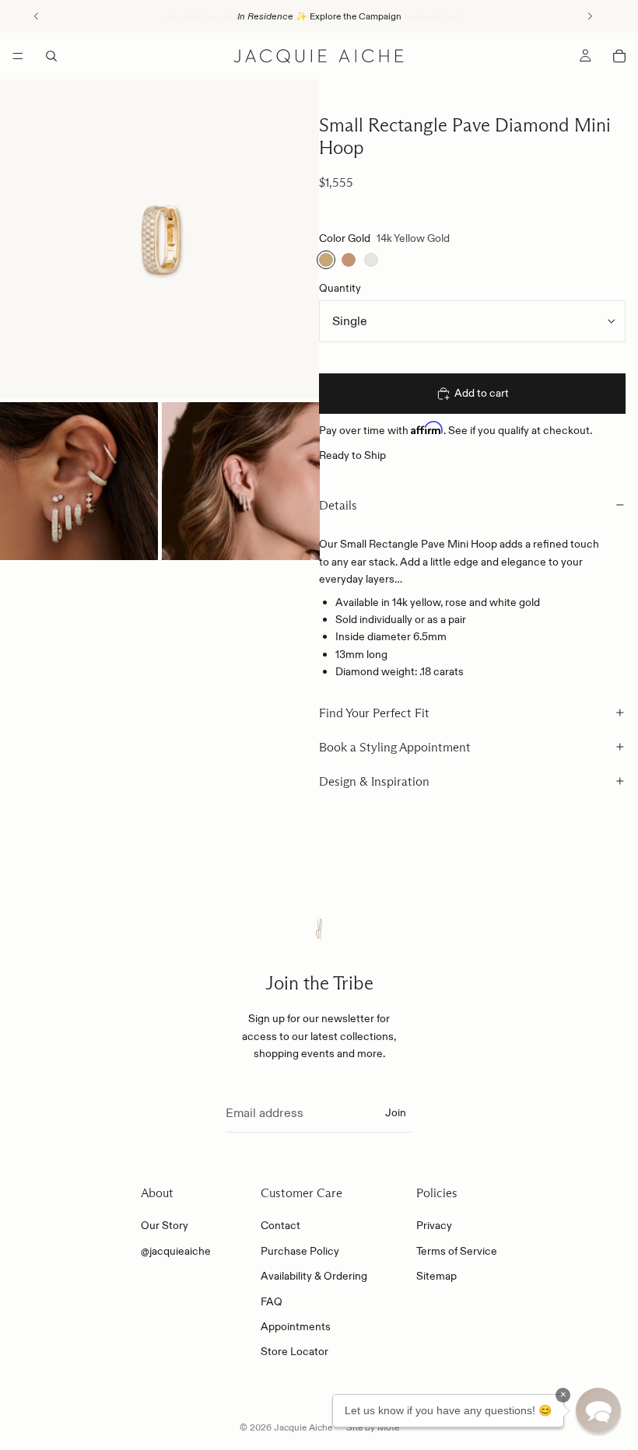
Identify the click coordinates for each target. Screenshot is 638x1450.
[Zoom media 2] (79, 481)
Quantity (340, 288)
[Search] (51, 56)
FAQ (271, 1301)
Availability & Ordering (314, 1277)
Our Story (164, 1226)
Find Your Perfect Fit (374, 713)
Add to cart (481, 393)
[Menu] (18, 56)
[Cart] (619, 56)
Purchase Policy (300, 1251)
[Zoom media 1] (159, 238)
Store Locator (294, 1352)
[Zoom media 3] (241, 481)
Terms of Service (456, 1251)
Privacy (434, 1226)
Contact (280, 1226)
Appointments (296, 1327)
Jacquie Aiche (303, 1427)
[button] (598, 1410)
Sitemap (436, 1277)
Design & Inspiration (374, 781)
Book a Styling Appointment (395, 747)
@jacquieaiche (176, 1251)
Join (395, 1113)
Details (338, 505)
